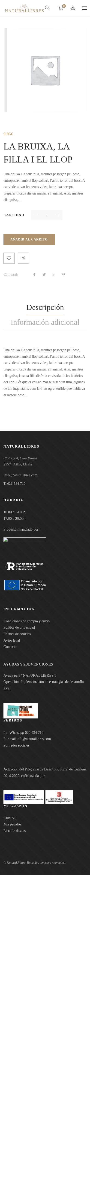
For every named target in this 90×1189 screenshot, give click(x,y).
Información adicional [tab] (45, 322)
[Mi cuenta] (73, 8)
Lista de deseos (14, 831)
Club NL (10, 818)
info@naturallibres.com (34, 739)
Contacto (10, 647)
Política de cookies (17, 634)
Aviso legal (11, 640)
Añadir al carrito (29, 239)
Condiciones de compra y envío (26, 621)
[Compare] (23, 258)
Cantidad (13, 215)
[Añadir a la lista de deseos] (9, 258)
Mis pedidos (12, 824)
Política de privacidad (19, 627)
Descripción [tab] (45, 307)
